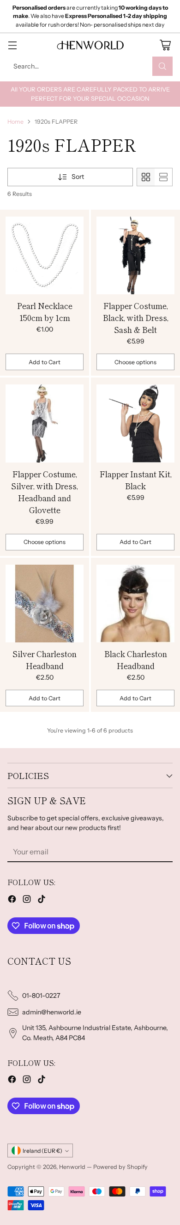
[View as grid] (146, 177)
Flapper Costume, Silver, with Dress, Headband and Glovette (44, 491)
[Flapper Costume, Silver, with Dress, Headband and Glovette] (44, 423)
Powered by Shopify (120, 1166)
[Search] (162, 66)
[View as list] (163, 177)
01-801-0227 (41, 995)
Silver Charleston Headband (44, 659)
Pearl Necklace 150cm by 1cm (44, 311)
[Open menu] (12, 44)
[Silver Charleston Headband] (44, 604)
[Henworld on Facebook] (12, 900)
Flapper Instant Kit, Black (136, 480)
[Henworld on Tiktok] (41, 900)
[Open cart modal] (165, 44)
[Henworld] (90, 45)
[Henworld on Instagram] (26, 900)
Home (15, 121)
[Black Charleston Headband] (135, 604)
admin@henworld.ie (51, 1012)
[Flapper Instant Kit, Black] (135, 423)
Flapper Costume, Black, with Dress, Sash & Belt (135, 317)
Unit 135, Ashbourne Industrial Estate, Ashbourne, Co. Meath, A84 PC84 (95, 1033)
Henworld (72, 1166)
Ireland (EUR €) (42, 1150)
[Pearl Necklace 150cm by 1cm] (44, 256)
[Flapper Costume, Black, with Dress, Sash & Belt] (135, 256)
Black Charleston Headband (135, 659)
